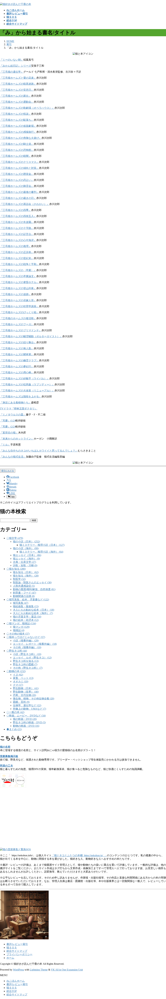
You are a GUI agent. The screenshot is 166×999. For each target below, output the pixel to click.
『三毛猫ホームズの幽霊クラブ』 (19, 360)
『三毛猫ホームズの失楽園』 (17, 222)
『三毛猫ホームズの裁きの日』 (18, 198)
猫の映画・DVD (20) (25, 719)
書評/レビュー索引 (17, 944)
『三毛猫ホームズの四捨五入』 (18, 216)
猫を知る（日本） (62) (26, 572)
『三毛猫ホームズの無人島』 (17, 348)
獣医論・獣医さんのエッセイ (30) (32, 582)
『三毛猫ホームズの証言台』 (17, 234)
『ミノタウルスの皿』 (13, 414)
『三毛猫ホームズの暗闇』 (15, 156)
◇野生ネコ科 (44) (16, 650)
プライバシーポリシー (19, 954)
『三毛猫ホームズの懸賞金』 (17, 174)
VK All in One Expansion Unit (67, 969)
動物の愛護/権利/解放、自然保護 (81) (34, 589)
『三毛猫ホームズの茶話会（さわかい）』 (24, 204)
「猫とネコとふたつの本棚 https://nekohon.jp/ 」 (79, 855)
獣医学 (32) (19, 579)
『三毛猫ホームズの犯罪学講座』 (19, 306)
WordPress (18, 969)
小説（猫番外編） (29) (26, 640)
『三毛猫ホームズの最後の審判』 (19, 192)
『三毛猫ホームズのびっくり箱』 (19, 312)
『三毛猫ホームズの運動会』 (17, 101)
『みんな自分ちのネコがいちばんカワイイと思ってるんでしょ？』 (39, 450)
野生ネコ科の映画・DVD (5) (29, 722)
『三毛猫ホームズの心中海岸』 (18, 240)
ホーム (10, 957)
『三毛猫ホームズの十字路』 (17, 228)
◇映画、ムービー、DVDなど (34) (26, 715)
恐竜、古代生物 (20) (24, 695)
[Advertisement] (83, 819)
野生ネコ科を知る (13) (26, 661)
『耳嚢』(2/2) (7, 426)
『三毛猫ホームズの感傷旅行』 (18, 132)
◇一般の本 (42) (15, 712)
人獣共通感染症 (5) (24, 586)
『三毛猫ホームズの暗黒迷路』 (18, 83)
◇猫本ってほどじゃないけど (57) (25, 637)
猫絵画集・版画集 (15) (26, 606)
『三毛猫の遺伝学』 (11, 71)
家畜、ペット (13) (23, 678)
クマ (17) (18, 685)
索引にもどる (7, 470)
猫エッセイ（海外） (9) (26, 558)
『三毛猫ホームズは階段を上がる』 (21, 396)
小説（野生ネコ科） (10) (27, 654)
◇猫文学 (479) (14, 538)
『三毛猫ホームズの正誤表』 (17, 252)
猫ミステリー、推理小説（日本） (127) (42, 545)
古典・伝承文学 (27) (24, 562)
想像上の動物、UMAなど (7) (29, 708)
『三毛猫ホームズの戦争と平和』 (19, 264)
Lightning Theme (39, 969)
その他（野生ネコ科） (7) (27, 667)
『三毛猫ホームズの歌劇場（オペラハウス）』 (27, 107)
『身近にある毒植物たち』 (15, 402)
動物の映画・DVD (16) (26, 725)
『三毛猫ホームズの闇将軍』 (17, 354)
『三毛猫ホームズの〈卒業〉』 (18, 270)
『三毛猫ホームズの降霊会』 (17, 186)
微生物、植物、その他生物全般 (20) (33, 698)
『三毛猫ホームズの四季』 (15, 210)
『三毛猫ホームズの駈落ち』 (17, 119)
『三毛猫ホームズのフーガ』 (17, 324)
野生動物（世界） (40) (26, 691)
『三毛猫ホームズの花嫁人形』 (18, 300)
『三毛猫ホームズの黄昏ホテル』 (19, 282)
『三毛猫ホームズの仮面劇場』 (18, 126)
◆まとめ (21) (14, 729)
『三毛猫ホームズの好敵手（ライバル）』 (24, 378)
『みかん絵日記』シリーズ (15, 65)
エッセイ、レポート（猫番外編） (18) (35, 644)
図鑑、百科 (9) (21, 702)
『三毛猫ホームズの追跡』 (15, 294)
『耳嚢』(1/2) (7, 420)
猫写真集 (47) (20, 603)
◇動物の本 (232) (16, 671)
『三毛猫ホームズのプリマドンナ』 (21, 330)
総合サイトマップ (16, 951)
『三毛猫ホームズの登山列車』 (18, 288)
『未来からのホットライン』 (17, 438)
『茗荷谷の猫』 (9, 432)
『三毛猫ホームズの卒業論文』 (18, 276)
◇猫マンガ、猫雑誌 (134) (21, 623)
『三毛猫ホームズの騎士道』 (17, 144)
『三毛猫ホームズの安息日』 (17, 89)
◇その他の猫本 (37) (18, 633)
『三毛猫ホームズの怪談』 (15, 113)
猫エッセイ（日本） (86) (27, 555)
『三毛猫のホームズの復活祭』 (18, 318)
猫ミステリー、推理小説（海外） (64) (41, 551)
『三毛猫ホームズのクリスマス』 (19, 162)
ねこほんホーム (15, 980)
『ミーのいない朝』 (11, 59)
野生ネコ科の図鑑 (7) (25, 664)
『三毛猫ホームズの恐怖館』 (17, 150)
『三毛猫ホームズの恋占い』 (17, 180)
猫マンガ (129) (21, 626)
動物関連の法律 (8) (24, 596)
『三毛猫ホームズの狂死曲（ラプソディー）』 (27, 384)
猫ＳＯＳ (11, 947)
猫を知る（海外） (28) (26, 575)
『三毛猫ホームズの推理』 (15, 246)
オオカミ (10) (20, 681)
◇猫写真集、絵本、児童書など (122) (27, 599)
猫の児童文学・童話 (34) (27, 616)
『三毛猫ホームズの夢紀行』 (17, 366)
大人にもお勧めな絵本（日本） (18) (33, 609)
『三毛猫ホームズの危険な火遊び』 (21, 138)
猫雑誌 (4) (18, 630)
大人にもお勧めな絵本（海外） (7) (33, 613)
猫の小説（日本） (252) (26, 541)
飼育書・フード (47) (24, 592)
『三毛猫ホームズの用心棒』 (17, 372)
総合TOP (11, 991)
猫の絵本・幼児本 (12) (26, 620)
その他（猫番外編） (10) (27, 647)
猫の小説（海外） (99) (26, 548)
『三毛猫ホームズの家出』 (15, 95)
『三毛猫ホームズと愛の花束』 (18, 77)
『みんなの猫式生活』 (13, 456)
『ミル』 (5, 444)
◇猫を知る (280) (16, 568)
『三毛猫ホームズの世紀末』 (17, 258)
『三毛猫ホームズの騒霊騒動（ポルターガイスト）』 (31, 336)
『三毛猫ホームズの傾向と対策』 (19, 168)
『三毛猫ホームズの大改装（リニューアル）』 (27, 390)
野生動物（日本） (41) (26, 688)
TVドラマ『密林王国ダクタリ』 (18, 408)
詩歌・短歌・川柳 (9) (25, 565)
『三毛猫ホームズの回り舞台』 (18, 342)
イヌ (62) (18, 674)
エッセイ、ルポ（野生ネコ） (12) (32, 657)
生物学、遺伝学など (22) (27, 705)
